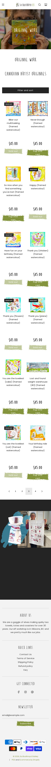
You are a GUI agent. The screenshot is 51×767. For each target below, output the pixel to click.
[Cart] (46, 5)
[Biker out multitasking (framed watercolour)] (13, 108)
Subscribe (25, 723)
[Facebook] (19, 692)
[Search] (39, 5)
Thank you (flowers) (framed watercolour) (13, 319)
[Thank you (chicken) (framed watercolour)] (38, 239)
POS (13, 760)
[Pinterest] (32, 692)
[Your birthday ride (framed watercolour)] (38, 432)
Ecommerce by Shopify (30, 760)
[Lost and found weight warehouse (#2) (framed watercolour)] (38, 367)
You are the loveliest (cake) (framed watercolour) (13, 382)
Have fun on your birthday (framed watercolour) (13, 254)
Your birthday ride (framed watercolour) (37, 447)
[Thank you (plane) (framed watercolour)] (38, 305)
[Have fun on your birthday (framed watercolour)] (13, 239)
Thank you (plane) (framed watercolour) (37, 319)
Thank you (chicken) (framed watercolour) (37, 254)
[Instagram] (25, 692)
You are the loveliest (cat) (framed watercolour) (13, 447)
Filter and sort (25, 90)
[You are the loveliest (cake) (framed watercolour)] (13, 367)
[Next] (42, 491)
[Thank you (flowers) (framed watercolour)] (13, 305)
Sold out (13, 151)
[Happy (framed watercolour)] (38, 174)
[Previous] (9, 491)
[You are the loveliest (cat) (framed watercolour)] (13, 432)
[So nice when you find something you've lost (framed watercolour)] (13, 174)
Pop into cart (37, 153)
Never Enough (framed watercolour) (38, 123)
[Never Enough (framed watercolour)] (38, 108)
